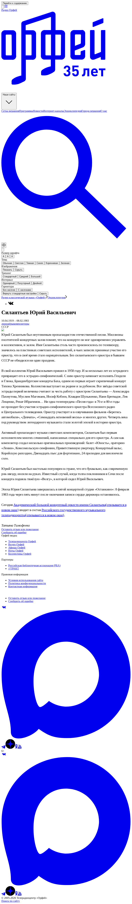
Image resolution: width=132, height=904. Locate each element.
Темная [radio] (30, 263)
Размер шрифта (10, 252)
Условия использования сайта (25, 580)
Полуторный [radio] (23, 283)
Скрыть (43, 293)
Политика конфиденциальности (27, 583)
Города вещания (90, 110)
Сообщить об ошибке (13, 532)
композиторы (21, 323)
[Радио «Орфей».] (2, 7)
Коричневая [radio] (52, 263)
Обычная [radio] (7, 263)
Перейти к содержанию (15, 3)
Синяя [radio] (40, 263)
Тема (4, 259)
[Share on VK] (10, 303)
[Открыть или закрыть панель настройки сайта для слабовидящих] (3, 245)
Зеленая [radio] (65, 263)
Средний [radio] (23, 276)
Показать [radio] (7, 270)
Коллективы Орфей (19, 553)
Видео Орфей (16, 544)
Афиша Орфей (16, 547)
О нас (103, 110)
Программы (26, 110)
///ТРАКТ (13, 568)
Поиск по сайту (10, 901)
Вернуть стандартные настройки (20, 293)
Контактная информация (22, 586)
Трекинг (6, 273)
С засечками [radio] (24, 290)
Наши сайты (9, 94)
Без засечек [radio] (9, 290)
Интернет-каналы (53, 110)
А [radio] (3, 256)
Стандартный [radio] (9, 276)
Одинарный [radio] (9, 283)
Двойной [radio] (37, 283)
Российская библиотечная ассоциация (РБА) (34, 565)
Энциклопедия (72, 110)
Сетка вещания (10, 110)
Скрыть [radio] (19, 270)
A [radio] (8, 256)
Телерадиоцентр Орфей (22, 541)
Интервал (7, 279)
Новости (38, 110)
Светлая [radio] (19, 263)
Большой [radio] (35, 276)
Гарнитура (7, 286)
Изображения (9, 266)
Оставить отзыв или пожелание (20, 529)
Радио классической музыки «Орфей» (23, 297)
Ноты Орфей (15, 550)
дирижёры (7, 323)
